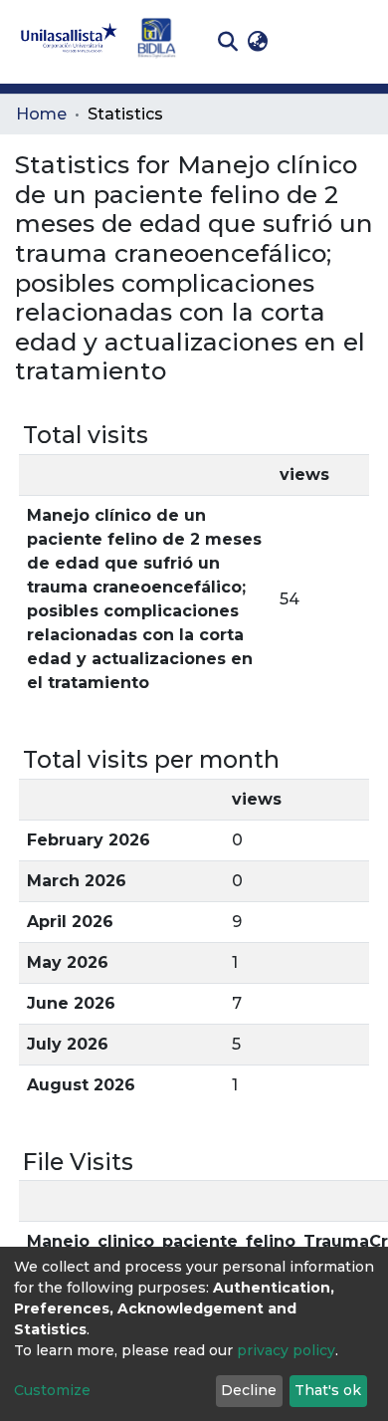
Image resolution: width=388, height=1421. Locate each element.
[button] (257, 42)
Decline (249, 1390)
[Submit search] (227, 42)
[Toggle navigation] (358, 42)
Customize (52, 1390)
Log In (304, 41)
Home (41, 114)
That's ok (327, 1390)
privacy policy (286, 1350)
